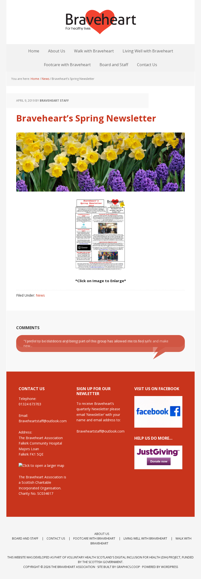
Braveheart (100, 22)
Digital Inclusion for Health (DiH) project (147, 557)
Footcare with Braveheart (94, 538)
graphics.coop (128, 567)
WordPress (169, 567)
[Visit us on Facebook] (158, 425)
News (40, 295)
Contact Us (56, 538)
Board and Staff (25, 538)
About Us (101, 534)
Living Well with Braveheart (145, 538)
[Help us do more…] (158, 458)
